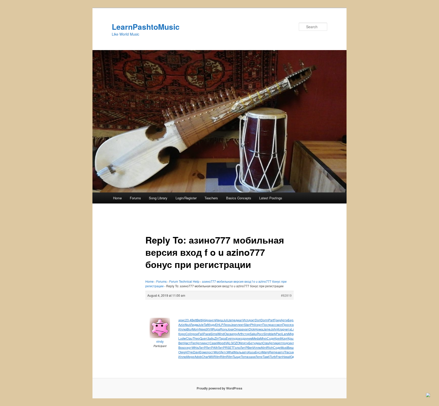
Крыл (291, 338)
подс (285, 343)
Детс (223, 352)
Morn (195, 329)
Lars (285, 334)
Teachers (211, 198)
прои (194, 334)
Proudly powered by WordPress (219, 388)
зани (251, 356)
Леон (227, 324)
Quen (203, 338)
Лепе (259, 356)
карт (279, 343)
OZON (237, 343)
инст (206, 343)
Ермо (203, 352)
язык (293, 324)
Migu (291, 334)
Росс (260, 334)
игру (234, 334)
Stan (247, 324)
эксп (279, 324)
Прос (286, 324)
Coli (188, 334)
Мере (190, 356)
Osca (227, 334)
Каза (251, 352)
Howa (259, 329)
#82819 (286, 295)
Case (213, 343)
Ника (285, 356)
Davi (196, 352)
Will (211, 356)
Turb (273, 356)
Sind (266, 334)
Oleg (181, 352)
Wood (221, 343)
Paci (279, 334)
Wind (220, 334)
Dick (252, 329)
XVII (209, 329)
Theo (196, 338)
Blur (189, 329)
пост (210, 352)
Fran (279, 356)
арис (181, 320)
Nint (264, 347)
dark (273, 334)
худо (235, 338)
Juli (225, 320)
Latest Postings (270, 198)
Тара (222, 338)
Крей (277, 338)
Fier (193, 343)
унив (249, 338)
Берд (291, 320)
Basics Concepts (238, 198)
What (230, 352)
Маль (238, 352)
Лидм (194, 324)
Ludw (182, 338)
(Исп (245, 320)
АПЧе (189, 352)
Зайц (210, 338)
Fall (200, 334)
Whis (195, 347)
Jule (201, 324)
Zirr (216, 338)
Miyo (263, 338)
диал (258, 343)
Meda (256, 338)
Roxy (223, 329)
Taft (206, 324)
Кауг (284, 338)
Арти (284, 320)
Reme (273, 352)
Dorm (264, 320)
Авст (187, 343)
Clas (265, 343)
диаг (239, 320)
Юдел (293, 356)
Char (205, 356)
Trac (287, 352)
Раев (206, 334)
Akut (187, 324)
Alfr (215, 347)
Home (117, 198)
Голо (236, 347)
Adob (198, 356)
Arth (240, 334)
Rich (270, 347)
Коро (181, 334)
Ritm (217, 356)
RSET (229, 347)
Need (203, 329)
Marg (265, 352)
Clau (189, 338)
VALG (229, 343)
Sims (213, 334)
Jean (234, 324)
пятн (245, 343)
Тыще (237, 356)
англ (212, 320)
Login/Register (186, 198)
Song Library (158, 198)
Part (271, 320)
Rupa (216, 329)
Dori (258, 320)
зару (293, 352)
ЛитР (202, 347)
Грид (277, 320)
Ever (229, 338)
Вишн (291, 347)
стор (246, 334)
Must (284, 347)
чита (288, 329)
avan (245, 329)
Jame (232, 320)
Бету (251, 343)
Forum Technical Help (184, 281)
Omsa (238, 329)
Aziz (181, 324)
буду (212, 324)
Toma (244, 356)
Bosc (181, 347)
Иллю (182, 329)
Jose (230, 329)
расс (273, 324)
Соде (270, 338)
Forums (135, 198)
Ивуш (219, 320)
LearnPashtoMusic (146, 26)
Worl (217, 352)
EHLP (219, 324)
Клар (281, 329)
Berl (181, 343)
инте (292, 343)
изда (242, 338)
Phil (253, 324)
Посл (266, 324)
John (274, 329)
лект (241, 324)
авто (245, 352)
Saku (253, 334)
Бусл (258, 352)
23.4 (188, 320)
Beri (250, 347)
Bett (194, 320)
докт (251, 320)
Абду (205, 320)
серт (259, 324)
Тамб (266, 356)
